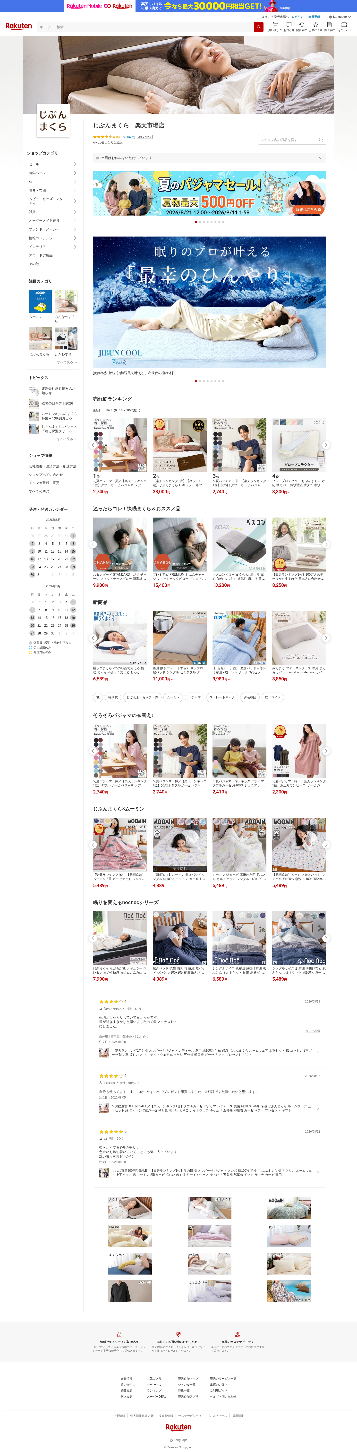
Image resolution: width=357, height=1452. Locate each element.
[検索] (259, 27)
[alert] (209, 158)
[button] (340, 17)
